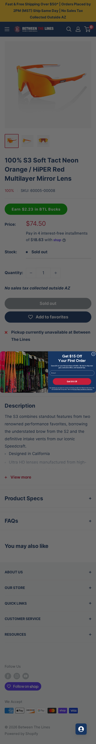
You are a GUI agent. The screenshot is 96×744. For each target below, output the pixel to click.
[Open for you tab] (81, 729)
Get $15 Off (72, 381)
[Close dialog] (93, 354)
